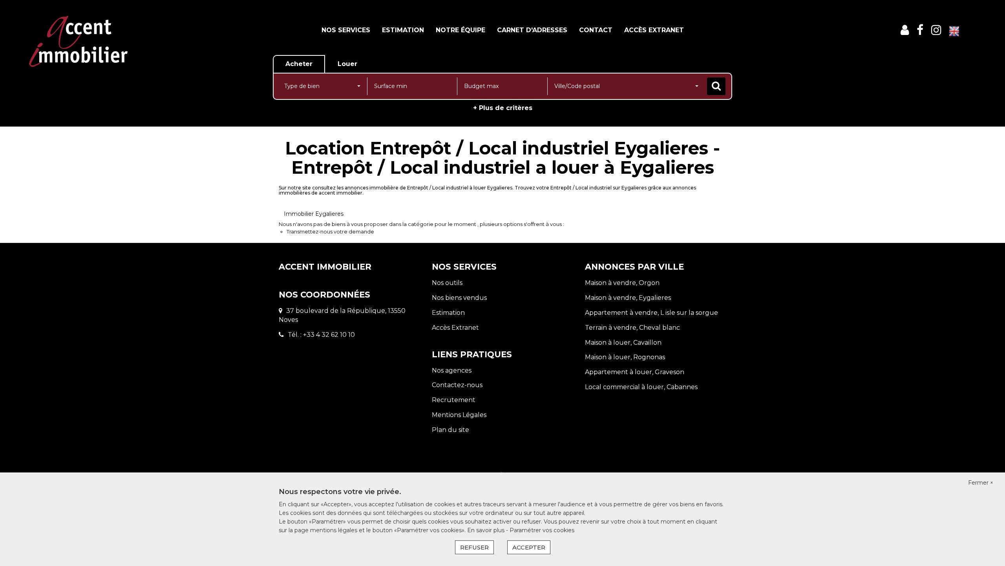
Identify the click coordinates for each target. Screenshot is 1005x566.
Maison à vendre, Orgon (622, 283)
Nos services (346, 30)
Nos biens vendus (459, 297)
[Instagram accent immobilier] (936, 30)
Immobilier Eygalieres (314, 213)
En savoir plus (486, 530)
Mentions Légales (459, 415)
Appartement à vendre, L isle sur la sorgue (651, 312)
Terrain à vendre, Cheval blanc (632, 327)
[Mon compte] (905, 30)
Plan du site (450, 430)
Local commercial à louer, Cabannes (641, 387)
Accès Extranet (654, 30)
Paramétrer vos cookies (542, 530)
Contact (595, 30)
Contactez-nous (457, 385)
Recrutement (453, 400)
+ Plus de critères (502, 108)
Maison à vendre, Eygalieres (628, 297)
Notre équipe (460, 30)
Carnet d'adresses (532, 30)
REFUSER (474, 547)
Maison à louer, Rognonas (625, 357)
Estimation (403, 30)
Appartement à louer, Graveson (634, 372)
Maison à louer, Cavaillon (623, 342)
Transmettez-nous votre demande (330, 231)
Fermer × (980, 482)
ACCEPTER (528, 547)
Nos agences (451, 370)
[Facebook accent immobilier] (920, 30)
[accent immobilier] (78, 40)
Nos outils (447, 283)
